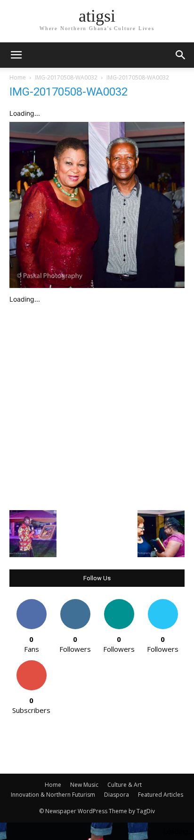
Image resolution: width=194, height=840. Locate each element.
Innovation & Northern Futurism (53, 795)
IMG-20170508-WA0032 (66, 77)
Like (31, 602)
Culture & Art (124, 785)
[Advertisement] (97, 405)
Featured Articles (160, 795)
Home (17, 77)
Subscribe (31, 663)
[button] (181, 55)
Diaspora (116, 795)
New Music (84, 785)
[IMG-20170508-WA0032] (97, 285)
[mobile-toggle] (16, 55)
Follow (75, 602)
